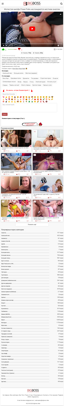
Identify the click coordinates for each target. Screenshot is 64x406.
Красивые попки (16, 78)
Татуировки (34, 78)
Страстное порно (45, 78)
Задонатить (35, 397)
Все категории (14, 395)
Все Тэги (21, 395)
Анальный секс (7, 73)
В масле (55, 78)
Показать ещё (32, 224)
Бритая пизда (36, 85)
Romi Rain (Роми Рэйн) (18, 68)
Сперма (5, 85)
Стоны (32, 82)
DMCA (29, 397)
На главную (6, 395)
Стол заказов (53, 395)
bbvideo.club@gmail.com (27, 400)
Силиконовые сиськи (9, 81)
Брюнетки (26, 78)
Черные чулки (47, 85)
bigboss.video (36, 403)
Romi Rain (6, 78)
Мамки (25, 82)
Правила (60, 395)
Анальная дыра (40, 82)
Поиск (27, 395)
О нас (31, 395)
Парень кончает (14, 85)
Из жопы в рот (51, 82)
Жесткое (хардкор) (31, 73)
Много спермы (25, 85)
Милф (19, 82)
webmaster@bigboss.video (42, 400)
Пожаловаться (38, 395)
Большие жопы (18, 73)
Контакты (46, 395)
